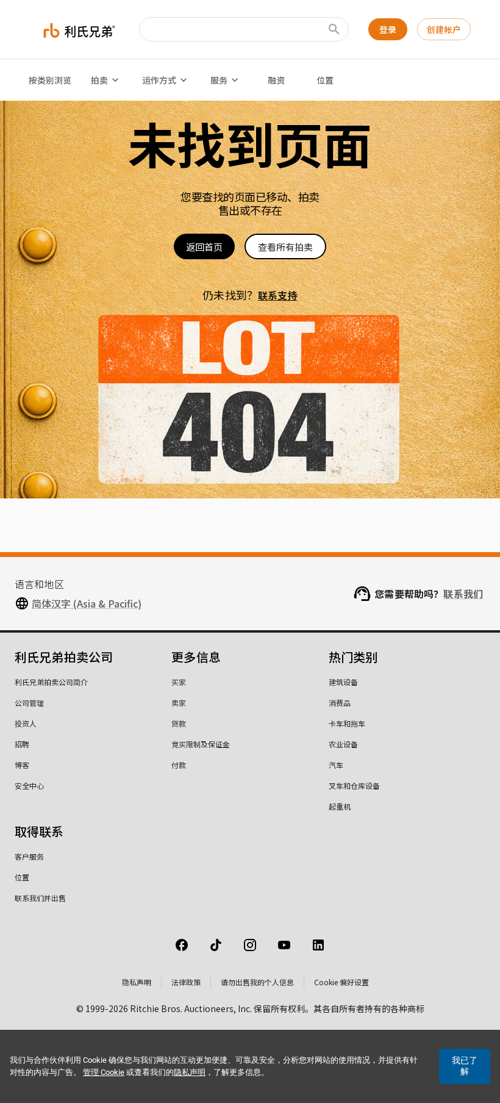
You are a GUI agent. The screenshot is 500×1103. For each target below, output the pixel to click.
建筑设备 (343, 682)
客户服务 (29, 856)
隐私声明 (136, 982)
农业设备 (343, 744)
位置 (325, 80)
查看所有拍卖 (285, 246)
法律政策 (186, 982)
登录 (387, 29)
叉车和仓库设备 (354, 785)
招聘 (22, 744)
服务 (218, 80)
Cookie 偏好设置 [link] (341, 982)
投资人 (26, 723)
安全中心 (29, 785)
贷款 (178, 723)
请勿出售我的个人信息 (257, 982)
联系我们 (463, 593)
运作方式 (159, 80)
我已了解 (464, 1065)
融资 (276, 80)
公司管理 (29, 702)
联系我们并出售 (40, 898)
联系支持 (278, 295)
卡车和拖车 (347, 723)
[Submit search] (334, 29)
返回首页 (204, 246)
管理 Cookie (103, 1072)
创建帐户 (444, 29)
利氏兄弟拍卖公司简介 (51, 682)
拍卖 (99, 80)
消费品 (340, 702)
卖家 (178, 702)
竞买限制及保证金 (200, 744)
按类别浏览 (50, 80)
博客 (22, 765)
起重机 (340, 806)
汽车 (336, 765)
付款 (178, 765)
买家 (178, 682)
